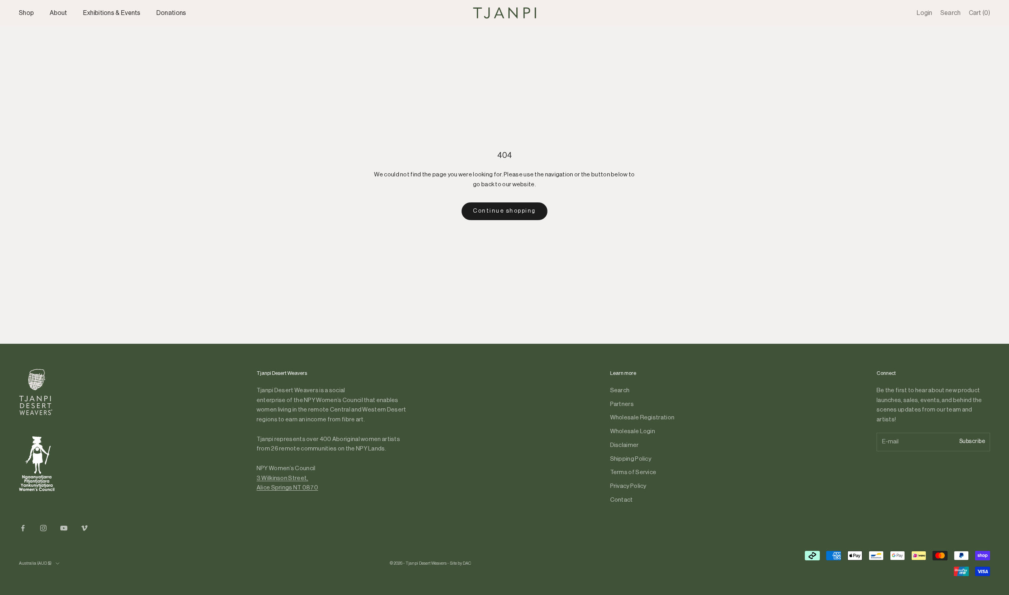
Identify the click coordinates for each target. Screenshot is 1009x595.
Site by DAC (460, 563)
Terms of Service (633, 472)
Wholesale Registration (642, 418)
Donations (171, 13)
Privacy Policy (628, 486)
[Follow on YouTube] (64, 528)
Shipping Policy (631, 459)
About (58, 13)
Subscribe (972, 441)
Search (620, 390)
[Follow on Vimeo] (84, 528)
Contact (621, 500)
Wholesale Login (632, 431)
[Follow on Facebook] (23, 528)
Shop (26, 13)
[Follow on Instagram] (43, 528)
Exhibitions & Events (112, 13)
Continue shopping (504, 211)
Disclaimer (624, 445)
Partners (622, 404)
